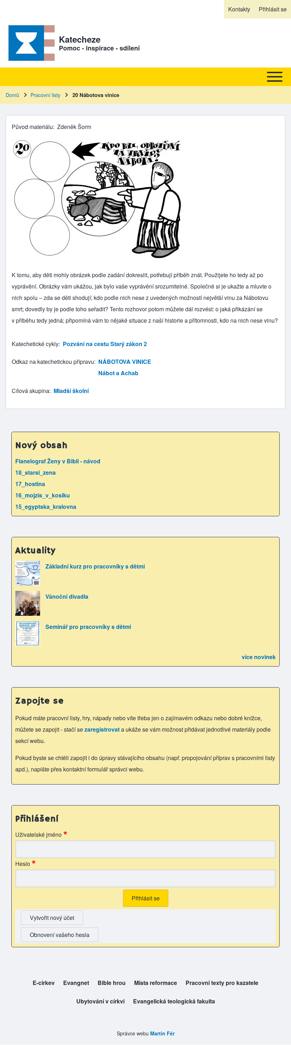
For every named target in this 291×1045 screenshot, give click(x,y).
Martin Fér (162, 1033)
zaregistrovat (102, 729)
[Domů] (30, 43)
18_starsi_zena (35, 472)
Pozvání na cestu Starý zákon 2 (105, 344)
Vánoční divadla (66, 596)
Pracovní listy (45, 94)
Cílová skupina (30, 391)
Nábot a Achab (118, 373)
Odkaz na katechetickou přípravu (53, 361)
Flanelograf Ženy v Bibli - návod (57, 461)
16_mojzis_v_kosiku (42, 495)
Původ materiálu (32, 127)
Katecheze (79, 39)
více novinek (259, 657)
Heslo (22, 864)
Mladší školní (71, 391)
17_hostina (30, 484)
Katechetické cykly (35, 344)
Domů (12, 94)
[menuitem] (239, 9)
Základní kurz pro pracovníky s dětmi (95, 566)
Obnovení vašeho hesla (59, 935)
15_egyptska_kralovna (45, 506)
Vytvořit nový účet (52, 918)
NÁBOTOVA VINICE (124, 361)
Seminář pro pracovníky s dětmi (88, 627)
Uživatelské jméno (38, 834)
